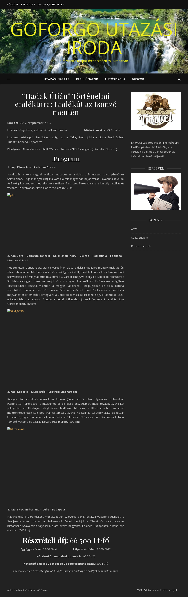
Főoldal (13, 4)
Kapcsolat (28, 4)
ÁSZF (134, 229)
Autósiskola (115, 79)
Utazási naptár (57, 79)
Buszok (138, 79)
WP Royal (42, 590)
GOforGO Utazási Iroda (94, 38)
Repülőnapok (87, 79)
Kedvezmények (141, 246)
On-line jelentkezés (51, 4)
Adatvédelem (139, 237)
